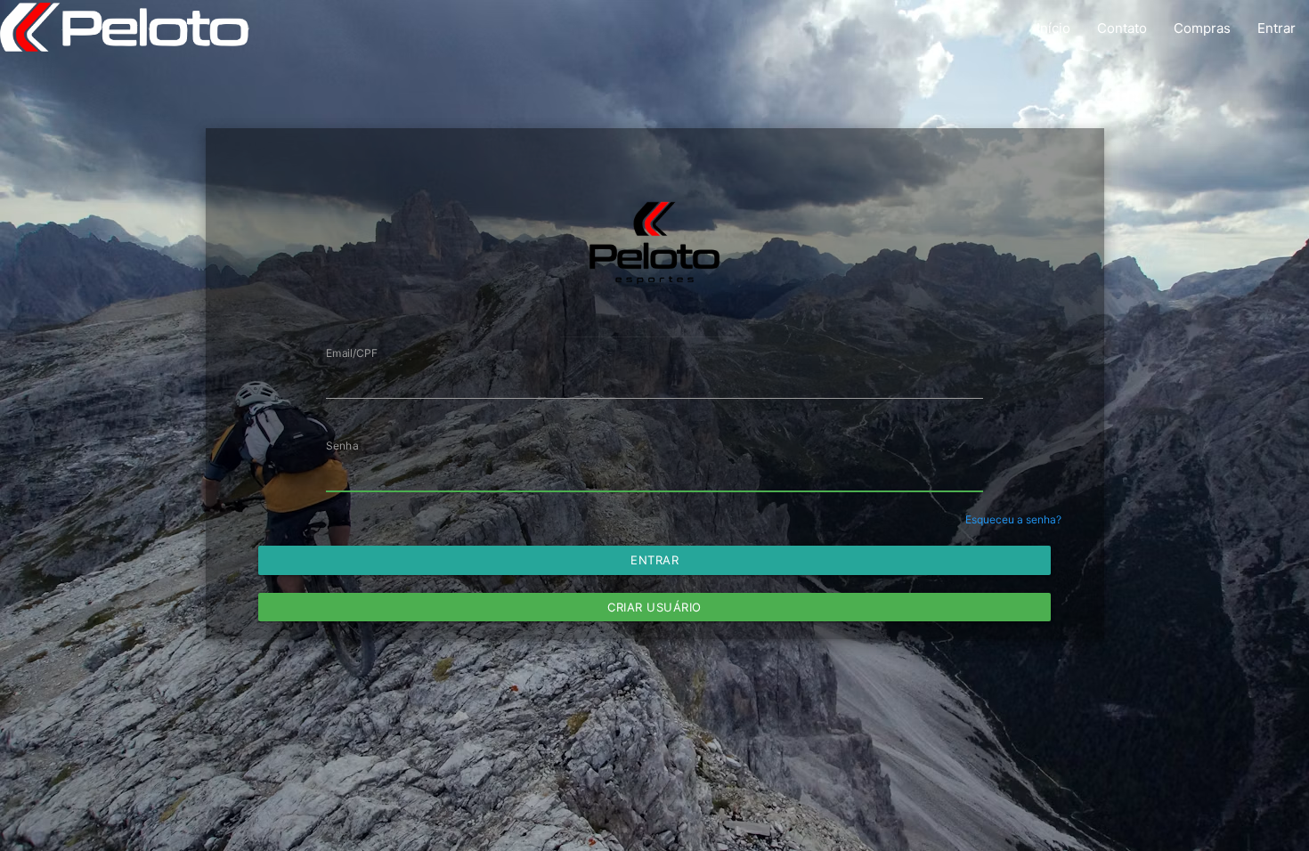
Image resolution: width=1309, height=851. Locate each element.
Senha (342, 445)
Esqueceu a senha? (1013, 519)
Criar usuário (654, 607)
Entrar (1276, 28)
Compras (1202, 28)
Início (1053, 28)
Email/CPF (352, 353)
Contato (1122, 28)
